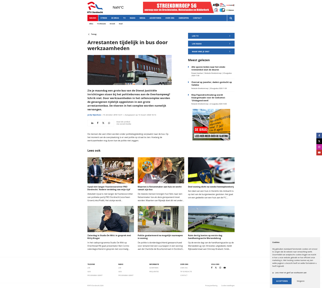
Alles (91, 24)
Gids (89, 272)
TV (124, 18)
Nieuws (92, 18)
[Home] (98, 7)
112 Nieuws (101, 24)
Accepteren (282, 281)
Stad (121, 24)
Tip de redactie (186, 272)
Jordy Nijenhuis (94, 115)
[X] (216, 268)
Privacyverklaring (211, 285)
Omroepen (184, 18)
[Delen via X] (103, 123)
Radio (132, 18)
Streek (103, 18)
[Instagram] (220, 268)
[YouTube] (225, 268)
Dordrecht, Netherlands (124, 7)
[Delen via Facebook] (97, 123)
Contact (197, 18)
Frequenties (154, 272)
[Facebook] (211, 268)
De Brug (115, 18)
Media (142, 18)
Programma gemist (95, 275)
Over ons (169, 18)
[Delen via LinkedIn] (92, 123)
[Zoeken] (231, 18)
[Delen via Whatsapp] (109, 123)
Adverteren (155, 18)
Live (88, 268)
